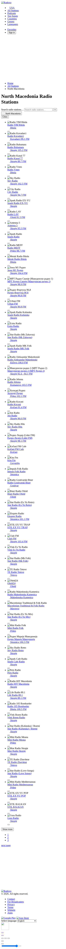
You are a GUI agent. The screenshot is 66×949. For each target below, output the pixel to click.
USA (12, 7)
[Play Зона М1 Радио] (8, 276)
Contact (11, 899)
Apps (10, 912)
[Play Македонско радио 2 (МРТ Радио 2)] (8, 377)
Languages (12, 24)
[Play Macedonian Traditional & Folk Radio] (8, 612)
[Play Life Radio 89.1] (8, 701)
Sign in (12, 32)
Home (10, 83)
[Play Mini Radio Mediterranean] (8, 791)
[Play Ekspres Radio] (8, 522)
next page (6, 845)
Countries (12, 18)
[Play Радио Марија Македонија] (8, 645)
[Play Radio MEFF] (8, 254)
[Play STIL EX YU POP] (8, 802)
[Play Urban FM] (8, 310)
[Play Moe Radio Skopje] (8, 757)
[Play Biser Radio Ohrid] (8, 500)
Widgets (11, 910)
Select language (8, 920)
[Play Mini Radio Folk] (8, 634)
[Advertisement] (33, 58)
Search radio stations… (12, 109)
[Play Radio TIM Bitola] (8, 131)
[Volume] (2, 943)
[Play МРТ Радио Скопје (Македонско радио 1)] (8, 287)
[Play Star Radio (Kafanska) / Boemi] (8, 735)
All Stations (13, 10)
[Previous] (2, 938)
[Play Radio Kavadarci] (8, 142)
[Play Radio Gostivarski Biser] (8, 489)
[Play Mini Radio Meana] (8, 746)
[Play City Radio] (8, 198)
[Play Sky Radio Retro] (8, 656)
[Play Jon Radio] (8, 422)
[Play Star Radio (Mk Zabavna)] (8, 343)
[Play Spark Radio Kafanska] (8, 321)
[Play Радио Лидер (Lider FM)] (8, 444)
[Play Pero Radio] (8, 679)
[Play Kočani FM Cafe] (8, 455)
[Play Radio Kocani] (8, 410)
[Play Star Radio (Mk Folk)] (8, 567)
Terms (10, 907)
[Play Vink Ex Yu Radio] (8, 556)
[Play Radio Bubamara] (8, 153)
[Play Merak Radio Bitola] (8, 265)
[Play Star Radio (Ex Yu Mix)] (8, 623)
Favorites (11, 29)
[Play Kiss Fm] (8, 466)
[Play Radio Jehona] (8, 388)
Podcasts (11, 13)
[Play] (5, 938)
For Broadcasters (15, 901)
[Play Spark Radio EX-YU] (8, 209)
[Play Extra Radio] (8, 332)
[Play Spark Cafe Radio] (8, 668)
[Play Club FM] (8, 545)
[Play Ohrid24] (8, 589)
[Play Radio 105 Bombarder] (8, 712)
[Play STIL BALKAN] (8, 813)
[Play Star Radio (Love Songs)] (8, 779)
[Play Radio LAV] (8, 220)
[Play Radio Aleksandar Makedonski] (8, 366)
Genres (10, 21)
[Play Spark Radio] (8, 243)
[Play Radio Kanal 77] (8, 164)
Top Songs (12, 16)
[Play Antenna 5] (8, 232)
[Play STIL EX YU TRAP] (8, 533)
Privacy (11, 904)
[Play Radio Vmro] (8, 176)
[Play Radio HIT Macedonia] (8, 690)
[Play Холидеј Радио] (8, 399)
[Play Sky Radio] (8, 187)
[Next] (8, 938)
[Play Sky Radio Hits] (8, 433)
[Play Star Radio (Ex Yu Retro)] (8, 511)
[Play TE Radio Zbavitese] (8, 768)
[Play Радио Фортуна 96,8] (8, 299)
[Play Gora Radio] (8, 824)
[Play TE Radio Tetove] (8, 578)
